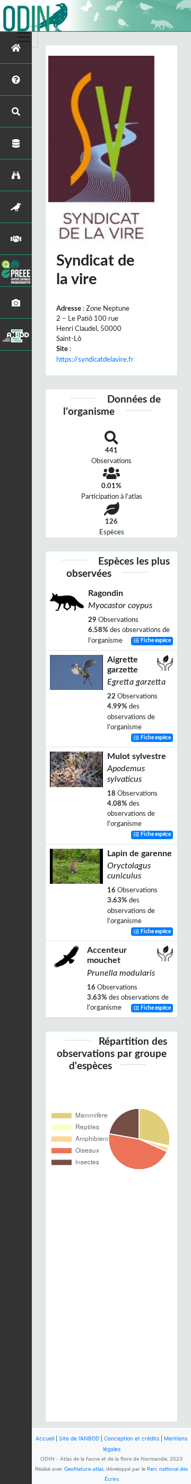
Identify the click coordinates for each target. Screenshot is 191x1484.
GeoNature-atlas (83, 1469)
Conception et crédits (131, 1438)
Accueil (45, 1438)
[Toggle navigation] (23, 37)
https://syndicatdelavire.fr (95, 359)
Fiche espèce (155, 641)
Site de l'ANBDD (79, 1438)
